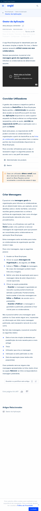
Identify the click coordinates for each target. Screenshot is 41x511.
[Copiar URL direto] (23, 26)
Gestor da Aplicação (13, 412)
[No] (38, 505)
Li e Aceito (33, 509)
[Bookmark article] (32, 381)
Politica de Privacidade (25, 505)
